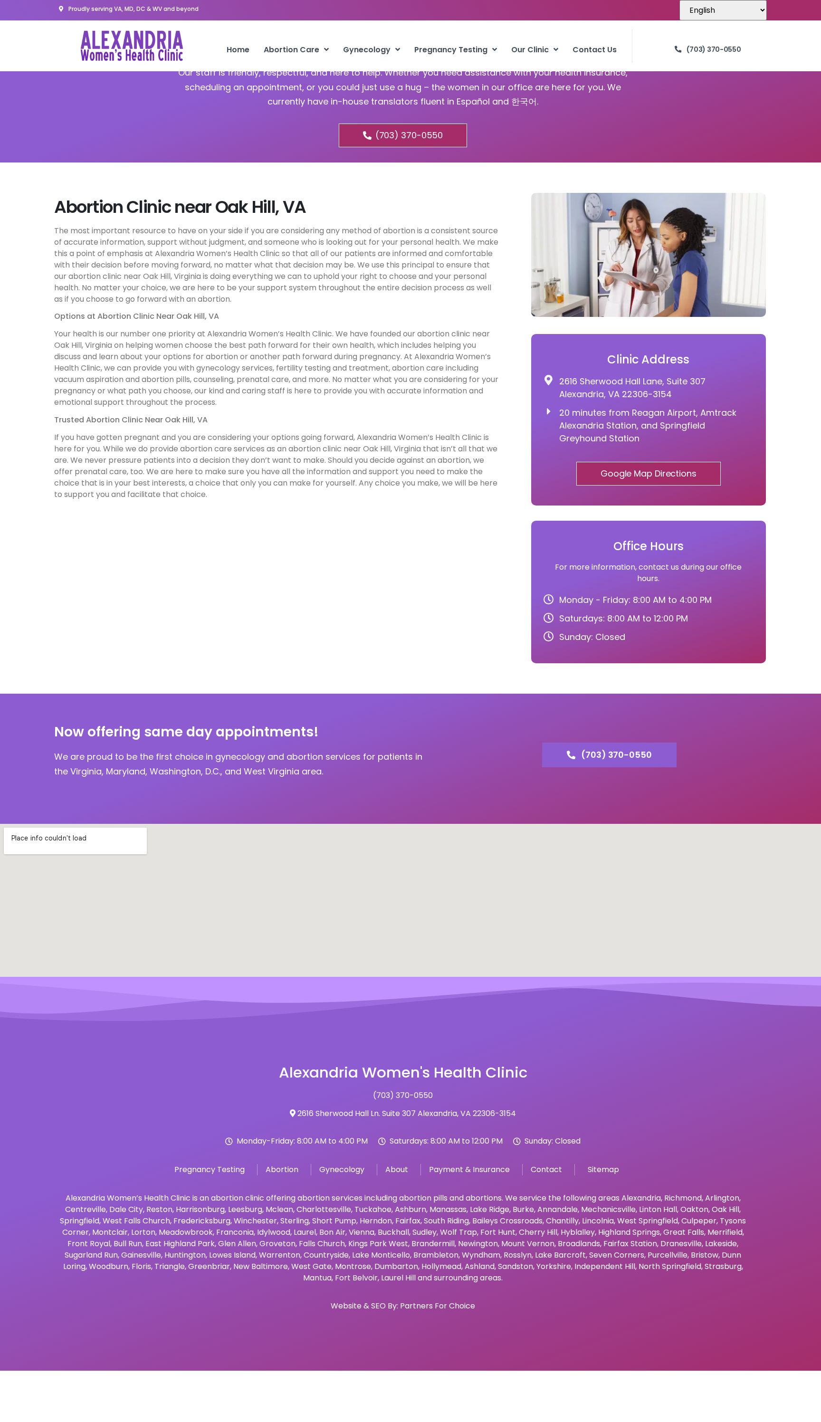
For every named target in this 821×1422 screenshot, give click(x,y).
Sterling (294, 1220)
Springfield (79, 1220)
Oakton (694, 1209)
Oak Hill (725, 1209)
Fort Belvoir (356, 1277)
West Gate (311, 1266)
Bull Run (128, 1243)
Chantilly (562, 1220)
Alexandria (641, 1198)
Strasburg (723, 1266)
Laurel (305, 1232)
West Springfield (647, 1220)
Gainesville (141, 1255)
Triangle (169, 1266)
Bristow (704, 1255)
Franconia (235, 1232)
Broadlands (579, 1243)
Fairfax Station (630, 1243)
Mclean (279, 1209)
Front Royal (88, 1243)
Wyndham (481, 1255)
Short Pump (334, 1220)
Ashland (480, 1266)
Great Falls (683, 1232)
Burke (523, 1209)
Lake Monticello (381, 1255)
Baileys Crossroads (507, 1220)
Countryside (326, 1255)
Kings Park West (378, 1243)
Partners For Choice (437, 1305)
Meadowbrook (186, 1232)
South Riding (446, 1220)
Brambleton (435, 1255)
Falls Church (322, 1243)
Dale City (126, 1209)
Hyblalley (578, 1232)
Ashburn (410, 1209)
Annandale (557, 1209)
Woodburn (108, 1266)
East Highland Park (180, 1243)
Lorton (143, 1232)
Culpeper (698, 1220)
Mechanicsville (608, 1209)
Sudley (424, 1232)
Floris (141, 1266)
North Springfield (670, 1266)
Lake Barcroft (560, 1255)
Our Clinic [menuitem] (530, 49)
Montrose (353, 1266)
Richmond (683, 1198)
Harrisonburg (200, 1209)
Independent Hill (604, 1266)
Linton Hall (658, 1209)
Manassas (448, 1209)
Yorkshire (553, 1266)
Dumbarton (396, 1266)
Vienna (361, 1232)
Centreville (85, 1209)
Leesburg (245, 1209)
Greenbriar (209, 1266)
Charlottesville (323, 1209)
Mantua (317, 1277)
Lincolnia (598, 1220)
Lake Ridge (489, 1209)
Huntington (185, 1255)
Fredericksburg (201, 1220)
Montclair (110, 1232)
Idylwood (273, 1232)
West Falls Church (136, 1220)
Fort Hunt (498, 1232)
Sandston (515, 1266)
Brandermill (433, 1243)
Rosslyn (518, 1255)
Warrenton (279, 1255)
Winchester (255, 1220)
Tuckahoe (372, 1209)
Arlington (722, 1198)
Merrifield (725, 1232)
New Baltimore (260, 1266)
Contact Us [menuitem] (595, 49)
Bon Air (332, 1232)
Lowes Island (232, 1255)
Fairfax (407, 1220)
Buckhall (393, 1232)
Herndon (376, 1220)
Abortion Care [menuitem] (291, 49)
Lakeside (721, 1243)
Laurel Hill (398, 1277)
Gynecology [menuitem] (367, 49)
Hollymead (441, 1266)
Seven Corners (616, 1255)
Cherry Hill (538, 1232)
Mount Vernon (527, 1243)
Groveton (277, 1243)
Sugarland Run (91, 1255)
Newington (478, 1243)
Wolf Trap (458, 1232)
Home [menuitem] (238, 49)
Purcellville (667, 1255)
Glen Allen (237, 1243)
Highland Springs (629, 1232)
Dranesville (681, 1243)
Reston (159, 1209)
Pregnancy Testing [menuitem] (450, 49)
